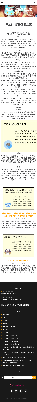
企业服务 (5, 323)
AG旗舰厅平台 (27, 398)
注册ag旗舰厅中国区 (9, 326)
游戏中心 (13, 13)
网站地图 (5, 329)
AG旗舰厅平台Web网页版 (10, 341)
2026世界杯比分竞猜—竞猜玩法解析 (14, 365)
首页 (7, 13)
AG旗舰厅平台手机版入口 (10, 335)
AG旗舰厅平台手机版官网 (10, 338)
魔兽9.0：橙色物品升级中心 (18, 261)
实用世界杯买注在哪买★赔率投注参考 (14, 357)
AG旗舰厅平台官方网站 (10, 332)
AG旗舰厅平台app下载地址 (11, 344)
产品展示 (5, 317)
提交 (33, 377)
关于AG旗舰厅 (7, 314)
